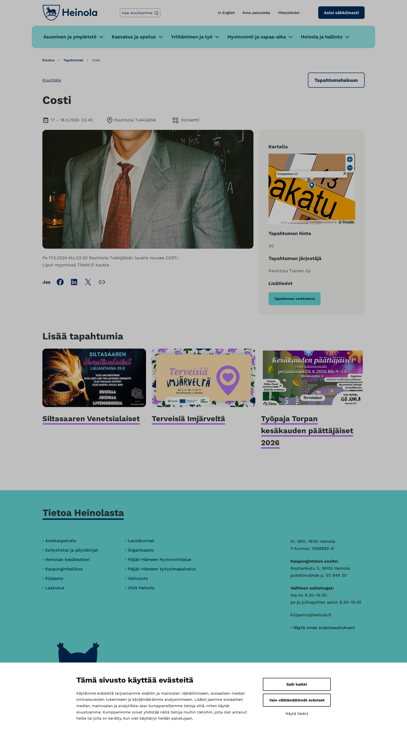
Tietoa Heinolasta (83, 512)
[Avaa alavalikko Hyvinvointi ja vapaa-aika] (290, 37)
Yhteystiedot (288, 13)
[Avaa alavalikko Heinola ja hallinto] (347, 37)
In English (226, 13)
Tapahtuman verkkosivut (294, 299)
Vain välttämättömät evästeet (297, 700)
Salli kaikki (296, 684)
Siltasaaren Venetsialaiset (91, 418)
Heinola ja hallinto (321, 37)
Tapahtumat (73, 60)
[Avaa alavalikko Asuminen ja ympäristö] (101, 37)
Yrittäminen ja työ (191, 37)
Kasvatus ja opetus (134, 37)
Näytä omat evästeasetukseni (324, 627)
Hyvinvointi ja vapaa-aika (257, 37)
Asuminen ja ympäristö (70, 37)
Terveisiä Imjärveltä (188, 418)
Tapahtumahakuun (336, 80)
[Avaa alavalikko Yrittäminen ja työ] (217, 37)
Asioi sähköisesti (341, 12)
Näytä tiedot (296, 713)
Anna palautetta (256, 13)
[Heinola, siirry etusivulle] (69, 13)
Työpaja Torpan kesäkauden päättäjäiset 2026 (307, 430)
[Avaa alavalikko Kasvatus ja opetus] (161, 37)
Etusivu (48, 60)
